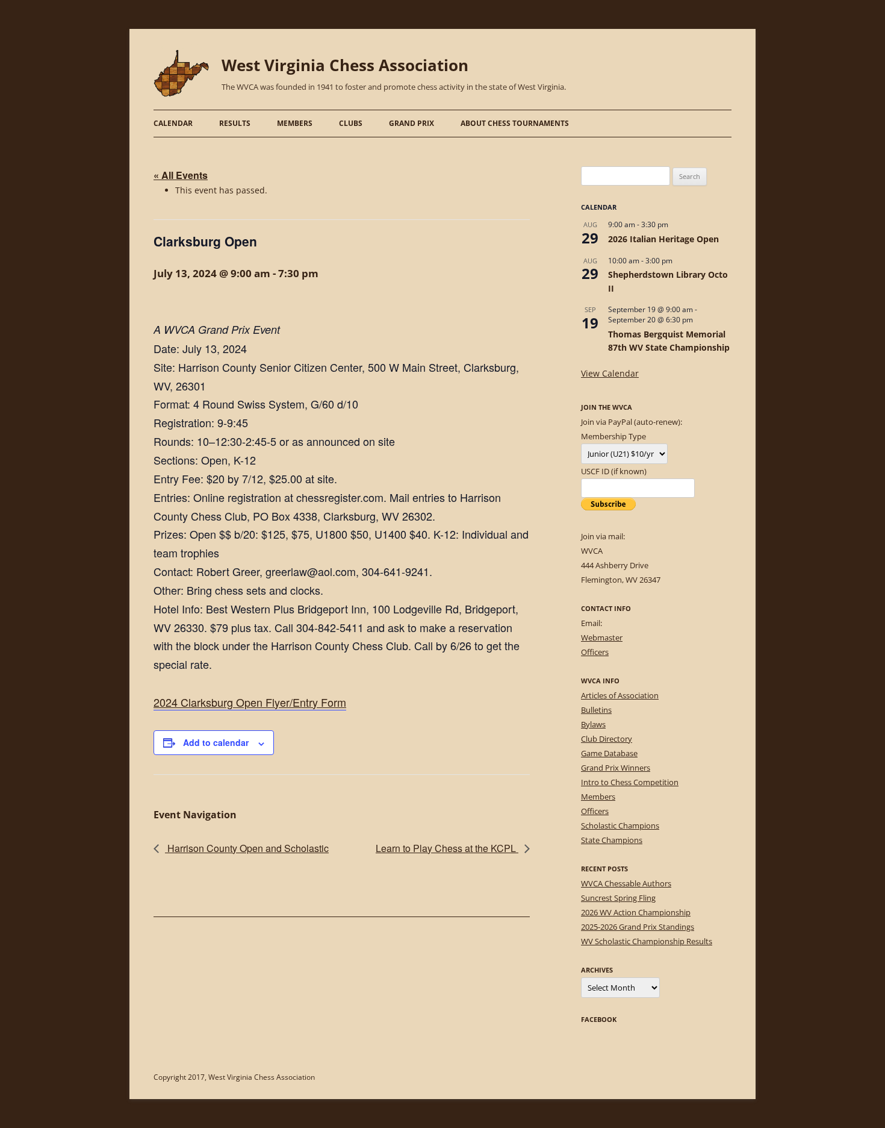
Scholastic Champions (620, 825)
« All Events (181, 175)
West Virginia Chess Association (345, 65)
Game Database (609, 753)
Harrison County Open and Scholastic (247, 848)
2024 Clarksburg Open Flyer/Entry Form (250, 702)
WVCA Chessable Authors (626, 883)
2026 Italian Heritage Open (663, 239)
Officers (595, 652)
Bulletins (596, 709)
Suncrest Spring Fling (618, 897)
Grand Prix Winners (615, 767)
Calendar (173, 123)
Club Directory (606, 738)
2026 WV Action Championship (636, 912)
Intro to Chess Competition (629, 782)
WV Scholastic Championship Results (646, 941)
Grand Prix (411, 123)
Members (294, 123)
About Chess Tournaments (515, 123)
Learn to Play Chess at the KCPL (447, 848)
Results (234, 123)
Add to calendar (216, 742)
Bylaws (593, 724)
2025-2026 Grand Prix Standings (637, 926)
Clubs (350, 123)
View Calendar (610, 373)
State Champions (611, 840)
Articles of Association (620, 695)
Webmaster (602, 637)
